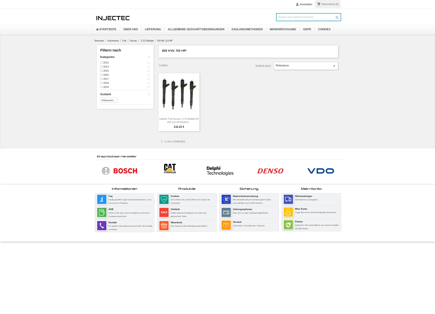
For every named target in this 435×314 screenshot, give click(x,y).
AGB (111, 209)
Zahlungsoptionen (242, 209)
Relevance (306, 66)
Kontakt (113, 222)
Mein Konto (301, 209)
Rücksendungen (303, 196)
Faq (110, 196)
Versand (237, 222)
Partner (299, 221)
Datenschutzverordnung (245, 196)
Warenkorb (176, 222)
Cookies (175, 196)
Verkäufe (175, 209)
